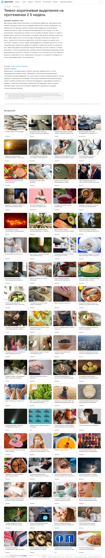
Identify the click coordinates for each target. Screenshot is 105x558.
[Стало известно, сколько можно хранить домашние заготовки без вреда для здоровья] (64, 420)
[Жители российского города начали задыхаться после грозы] (89, 469)
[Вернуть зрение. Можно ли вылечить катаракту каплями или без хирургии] (64, 518)
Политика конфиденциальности (95, 556)
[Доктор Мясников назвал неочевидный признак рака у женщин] (15, 273)
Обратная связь (68, 556)
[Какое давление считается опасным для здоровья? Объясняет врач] (89, 150)
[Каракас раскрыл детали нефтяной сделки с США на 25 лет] (15, 150)
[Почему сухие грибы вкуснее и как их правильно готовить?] (40, 542)
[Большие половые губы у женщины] (40, 175)
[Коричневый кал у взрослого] (15, 248)
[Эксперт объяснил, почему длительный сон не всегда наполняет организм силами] (89, 518)
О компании (7, 556)
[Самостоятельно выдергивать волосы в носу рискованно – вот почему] (40, 444)
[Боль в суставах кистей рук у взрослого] (40, 371)
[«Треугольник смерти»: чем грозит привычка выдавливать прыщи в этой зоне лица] (89, 493)
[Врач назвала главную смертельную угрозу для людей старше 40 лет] (64, 224)
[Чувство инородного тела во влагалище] (40, 273)
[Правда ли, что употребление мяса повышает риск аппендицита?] (15, 469)
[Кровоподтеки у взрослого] (64, 297)
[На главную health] (8, 2)
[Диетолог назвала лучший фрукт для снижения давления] (40, 395)
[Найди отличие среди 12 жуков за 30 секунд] (40, 420)
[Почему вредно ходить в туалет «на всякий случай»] (40, 346)
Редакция (44, 556)
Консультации (7, 6)
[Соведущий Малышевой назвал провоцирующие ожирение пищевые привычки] (89, 395)
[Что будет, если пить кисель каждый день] (64, 199)
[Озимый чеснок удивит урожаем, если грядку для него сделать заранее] (15, 322)
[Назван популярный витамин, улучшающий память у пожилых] (40, 224)
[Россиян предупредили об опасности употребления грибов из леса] (64, 371)
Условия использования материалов (55, 556)
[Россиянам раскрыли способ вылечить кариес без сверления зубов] (64, 469)
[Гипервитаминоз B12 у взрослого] (40, 493)
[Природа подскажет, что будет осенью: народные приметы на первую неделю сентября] (64, 126)
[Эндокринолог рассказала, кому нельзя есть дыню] (40, 322)
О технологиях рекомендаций (80, 556)
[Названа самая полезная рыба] (15, 126)
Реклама (13, 556)
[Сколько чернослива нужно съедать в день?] (64, 346)
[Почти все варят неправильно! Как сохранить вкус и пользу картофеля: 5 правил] (89, 273)
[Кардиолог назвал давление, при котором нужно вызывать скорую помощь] (64, 150)
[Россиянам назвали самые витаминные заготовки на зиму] (89, 371)
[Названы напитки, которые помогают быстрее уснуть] (64, 493)
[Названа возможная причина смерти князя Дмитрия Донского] (89, 224)
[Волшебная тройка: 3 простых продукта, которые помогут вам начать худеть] (89, 297)
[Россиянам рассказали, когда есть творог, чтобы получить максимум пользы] (40, 150)
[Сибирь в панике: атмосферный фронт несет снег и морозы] (15, 371)
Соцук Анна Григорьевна (19, 66)
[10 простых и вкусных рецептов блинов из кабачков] (89, 322)
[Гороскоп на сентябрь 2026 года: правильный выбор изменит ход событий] (64, 395)
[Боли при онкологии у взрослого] (89, 420)
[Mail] (2, 2)
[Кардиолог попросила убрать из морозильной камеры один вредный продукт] (15, 199)
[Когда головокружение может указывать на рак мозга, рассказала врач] (40, 518)
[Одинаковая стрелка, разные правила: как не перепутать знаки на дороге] (64, 542)
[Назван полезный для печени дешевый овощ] (15, 175)
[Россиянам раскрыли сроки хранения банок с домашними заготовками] (89, 444)
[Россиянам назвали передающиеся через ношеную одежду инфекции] (15, 542)
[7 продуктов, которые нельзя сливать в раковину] (40, 297)
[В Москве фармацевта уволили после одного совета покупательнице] (64, 248)
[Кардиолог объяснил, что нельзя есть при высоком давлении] (89, 199)
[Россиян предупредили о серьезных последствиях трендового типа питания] (89, 542)
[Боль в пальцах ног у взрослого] (15, 395)
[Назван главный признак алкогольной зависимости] (64, 273)
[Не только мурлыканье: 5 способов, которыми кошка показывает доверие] (40, 199)
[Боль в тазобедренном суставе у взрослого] (64, 322)
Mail (2, 556)
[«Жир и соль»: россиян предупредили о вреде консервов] (64, 175)
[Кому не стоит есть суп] (64, 444)
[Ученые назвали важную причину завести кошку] (15, 444)
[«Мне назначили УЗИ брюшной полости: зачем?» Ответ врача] (15, 493)
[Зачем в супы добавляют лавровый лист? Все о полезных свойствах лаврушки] (15, 297)
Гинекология (16, 6)
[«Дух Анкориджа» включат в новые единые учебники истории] (89, 175)
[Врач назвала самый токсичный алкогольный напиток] (40, 248)
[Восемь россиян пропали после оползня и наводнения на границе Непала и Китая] (89, 346)
